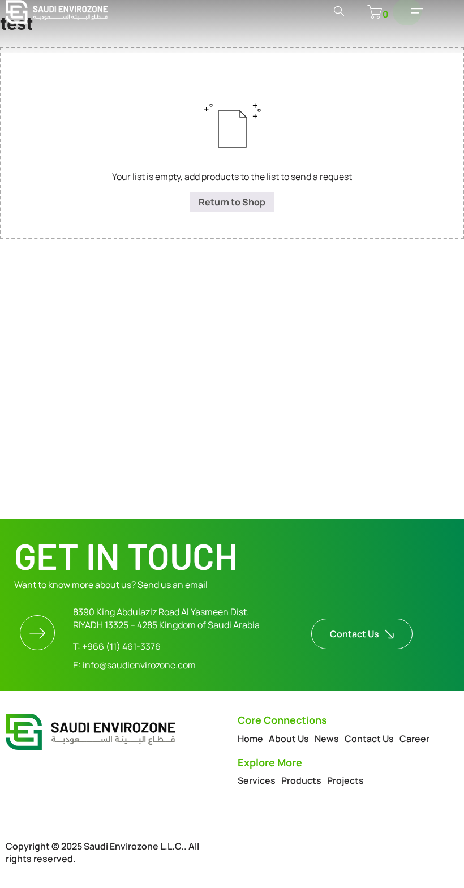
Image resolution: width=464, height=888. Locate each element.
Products (301, 780)
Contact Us (369, 738)
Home (250, 738)
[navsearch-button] (339, 12)
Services (257, 780)
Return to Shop (232, 202)
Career (414, 738)
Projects (345, 780)
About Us (289, 738)
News (327, 738)
